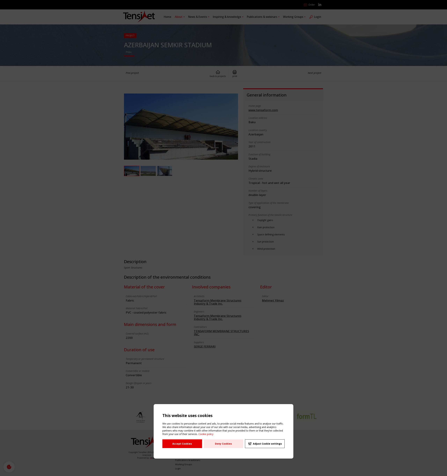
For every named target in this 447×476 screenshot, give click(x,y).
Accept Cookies (182, 443)
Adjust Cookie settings (267, 443)
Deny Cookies (223, 443)
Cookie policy (205, 434)
